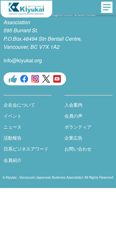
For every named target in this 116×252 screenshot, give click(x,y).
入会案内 (73, 104)
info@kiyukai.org (23, 60)
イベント (13, 115)
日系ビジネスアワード (26, 148)
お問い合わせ (78, 148)
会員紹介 (13, 160)
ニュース (13, 126)
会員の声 (73, 115)
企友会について (19, 104)
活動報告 (13, 137)
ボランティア (78, 126)
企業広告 (73, 137)
